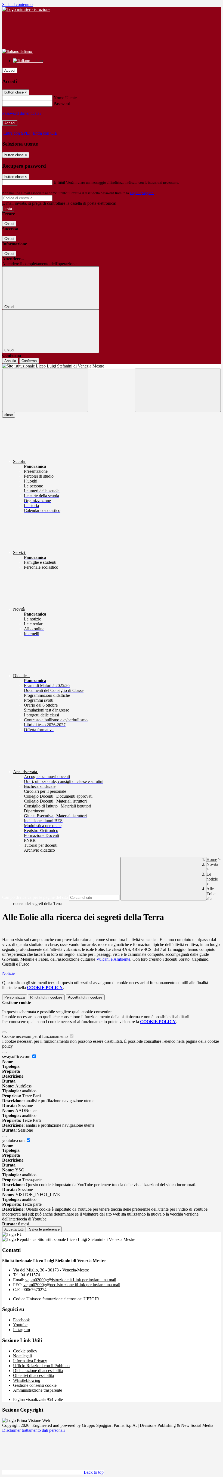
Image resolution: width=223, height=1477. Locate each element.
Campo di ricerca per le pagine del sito (35, 897)
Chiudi (9, 224)
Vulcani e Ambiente (113, 959)
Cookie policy (25, 1351)
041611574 (30, 1275)
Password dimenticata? (21, 113)
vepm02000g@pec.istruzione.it (71, 1284)
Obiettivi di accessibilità (33, 1375)
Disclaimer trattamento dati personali (33, 1430)
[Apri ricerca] (178, 390)
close (8, 415)
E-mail (59, 182)
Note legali (22, 1356)
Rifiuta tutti (46, 997)
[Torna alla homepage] (111, 366)
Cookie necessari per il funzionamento (35, 1036)
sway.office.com (16, 1056)
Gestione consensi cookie (35, 1385)
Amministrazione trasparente (37, 1390)
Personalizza (14, 997)
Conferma (29, 361)
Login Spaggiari (142, 193)
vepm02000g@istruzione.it (70, 1279)
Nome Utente (65, 97)
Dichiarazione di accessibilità (38, 1370)
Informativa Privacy (30, 1360)
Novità (212, 864)
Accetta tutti (85, 997)
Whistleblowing (26, 1380)
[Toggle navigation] (45, 390)
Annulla (10, 361)
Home (211, 859)
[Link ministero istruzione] (26, 9)
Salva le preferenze (44, 1229)
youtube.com (14, 1140)
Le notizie (212, 876)
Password (62, 103)
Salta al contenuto (17, 4)
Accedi (9, 70)
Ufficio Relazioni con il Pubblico (41, 1365)
